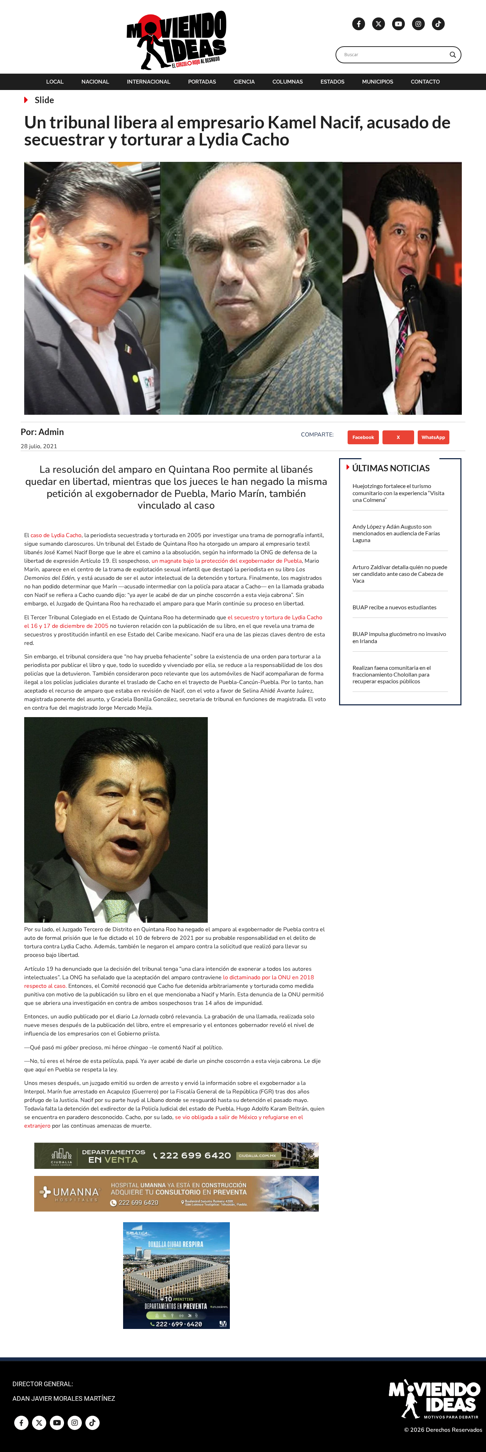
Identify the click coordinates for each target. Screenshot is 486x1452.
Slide (44, 100)
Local (55, 82)
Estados (332, 82)
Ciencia (244, 82)
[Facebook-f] (358, 23)
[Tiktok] (438, 23)
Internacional (148, 82)
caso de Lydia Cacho (56, 535)
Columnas (288, 82)
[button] (363, 437)
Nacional (95, 82)
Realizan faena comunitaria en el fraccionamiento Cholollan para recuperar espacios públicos (392, 674)
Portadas (202, 82)
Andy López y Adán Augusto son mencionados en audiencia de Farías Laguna (396, 533)
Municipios (377, 82)
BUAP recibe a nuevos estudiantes (395, 607)
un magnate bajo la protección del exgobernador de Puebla (227, 561)
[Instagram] (418, 23)
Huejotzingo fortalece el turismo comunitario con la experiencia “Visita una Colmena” (398, 492)
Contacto (425, 82)
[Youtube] (398, 23)
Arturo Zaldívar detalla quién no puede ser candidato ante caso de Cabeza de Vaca (400, 573)
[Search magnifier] (453, 55)
